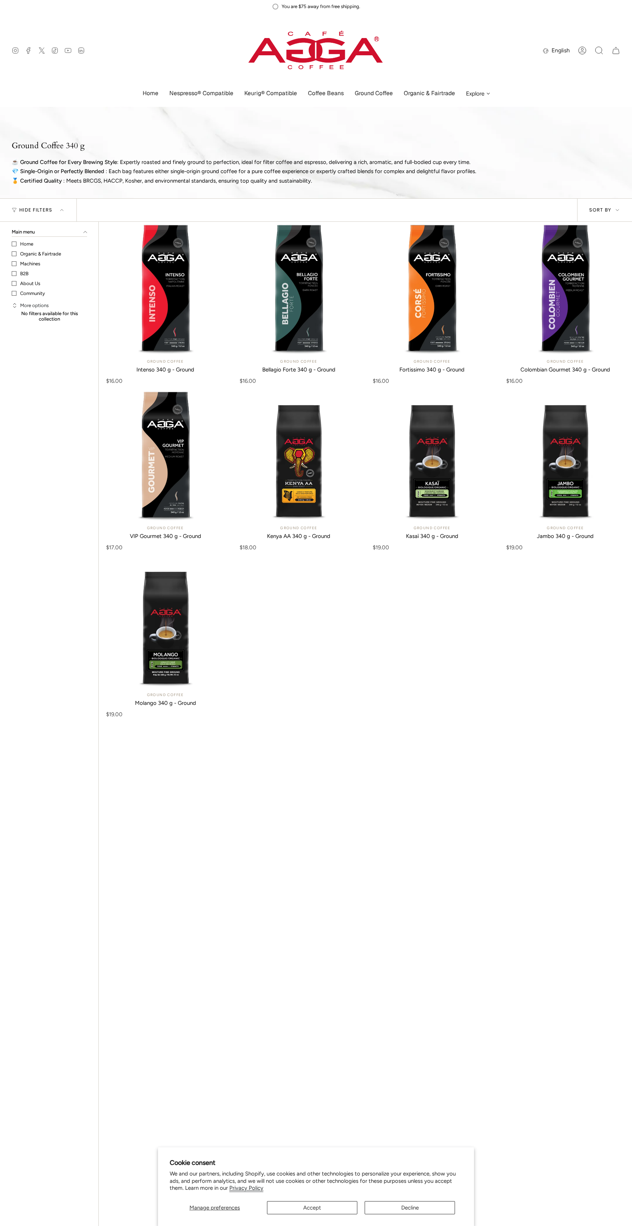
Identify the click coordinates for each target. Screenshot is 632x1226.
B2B (24, 273)
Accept (312, 1207)
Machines (30, 263)
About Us (30, 283)
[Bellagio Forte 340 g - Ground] (299, 288)
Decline (410, 1207)
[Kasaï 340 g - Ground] (432, 455)
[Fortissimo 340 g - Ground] (432, 288)
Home (26, 244)
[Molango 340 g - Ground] (165, 622)
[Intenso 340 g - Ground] (165, 288)
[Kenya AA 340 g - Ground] (299, 455)
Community (32, 293)
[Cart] (615, 50)
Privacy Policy (246, 1188)
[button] (201, 94)
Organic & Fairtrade (40, 254)
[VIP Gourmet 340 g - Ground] (165, 455)
